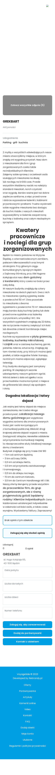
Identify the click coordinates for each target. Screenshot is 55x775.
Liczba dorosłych (14, 583)
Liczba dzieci (11, 597)
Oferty (27, 685)
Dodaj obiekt (28, 727)
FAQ (27, 721)
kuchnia (23, 142)
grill (15, 142)
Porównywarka (27, 691)
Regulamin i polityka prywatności (27, 746)
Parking (7, 142)
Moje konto (27, 733)
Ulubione (27, 739)
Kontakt (27, 715)
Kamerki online (27, 703)
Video (27, 709)
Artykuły (27, 697)
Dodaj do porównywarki (27, 633)
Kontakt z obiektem (27, 641)
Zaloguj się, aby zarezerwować (28, 624)
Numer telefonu (13, 610)
